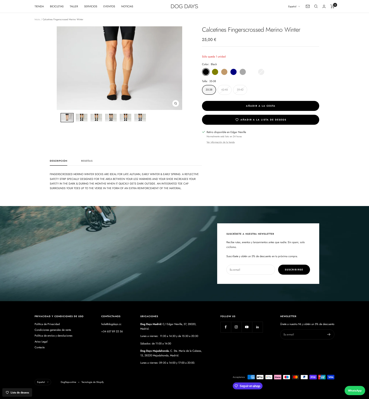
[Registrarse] (329, 334)
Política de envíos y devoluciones (53, 335)
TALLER (74, 6)
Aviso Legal (41, 341)
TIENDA (39, 6)
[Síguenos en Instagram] (236, 327)
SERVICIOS (90, 6)
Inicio (37, 19)
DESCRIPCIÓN (58, 161)
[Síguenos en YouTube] (247, 327)
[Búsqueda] (316, 6)
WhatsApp (355, 390)
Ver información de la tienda (221, 142)
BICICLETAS (57, 6)
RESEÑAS (87, 161)
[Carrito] (332, 6)
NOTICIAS (127, 6)
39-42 (240, 89)
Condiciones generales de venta (53, 330)
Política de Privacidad (47, 324)
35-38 (209, 89)
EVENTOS (109, 6)
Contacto (40, 347)
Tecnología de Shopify (92, 382)
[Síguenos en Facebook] (225, 327)
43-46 (224, 89)
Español (292, 6)
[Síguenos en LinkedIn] (257, 327)
